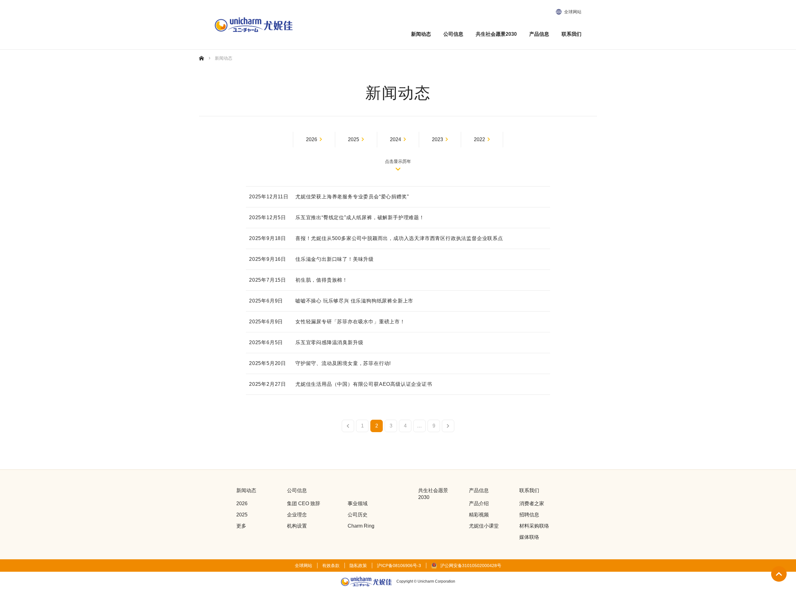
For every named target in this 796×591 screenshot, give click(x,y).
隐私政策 (358, 565)
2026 (311, 139)
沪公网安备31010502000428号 (470, 565)
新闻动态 (421, 34)
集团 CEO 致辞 (303, 503)
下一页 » (448, 426)
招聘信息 (529, 514)
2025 (353, 139)
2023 (437, 139)
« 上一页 (348, 426)
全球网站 (572, 11)
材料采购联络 (534, 526)
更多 (241, 526)
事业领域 (358, 503)
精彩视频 (479, 514)
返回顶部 (779, 574)
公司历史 (358, 514)
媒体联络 (529, 537)
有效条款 (331, 565)
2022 (479, 139)
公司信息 (453, 34)
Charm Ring (361, 526)
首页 (201, 58)
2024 (395, 139)
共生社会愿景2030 (496, 34)
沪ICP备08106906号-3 (399, 565)
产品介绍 (479, 503)
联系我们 (571, 34)
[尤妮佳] (254, 24)
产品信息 (539, 34)
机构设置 (297, 526)
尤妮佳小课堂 (484, 526)
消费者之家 (531, 503)
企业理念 (297, 514)
